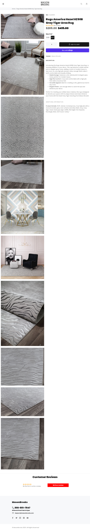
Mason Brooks (56, 56)
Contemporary (70, 106)
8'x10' (47, 37)
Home (13, 9)
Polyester (82, 110)
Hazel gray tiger (59, 110)
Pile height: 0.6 (73, 110)
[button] (49, 25)
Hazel (51, 110)
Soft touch (60, 112)
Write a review (58, 485)
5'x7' (52, 37)
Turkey (66, 112)
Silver (54, 112)
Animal (63, 106)
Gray (81, 108)
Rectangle (49, 112)
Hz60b (66, 110)
